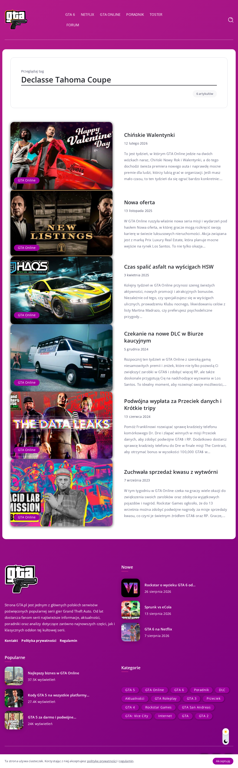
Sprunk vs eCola (158, 607)
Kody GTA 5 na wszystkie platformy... (58, 695)
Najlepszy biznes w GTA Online (53, 673)
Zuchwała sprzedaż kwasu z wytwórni (171, 471)
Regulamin (68, 641)
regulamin (126, 761)
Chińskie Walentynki (149, 135)
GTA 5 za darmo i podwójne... (52, 717)
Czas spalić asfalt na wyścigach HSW (169, 266)
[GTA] (16, 19)
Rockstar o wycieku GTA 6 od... (170, 585)
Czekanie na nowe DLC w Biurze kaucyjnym (163, 337)
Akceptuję (223, 761)
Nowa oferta (139, 202)
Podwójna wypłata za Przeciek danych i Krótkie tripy (172, 404)
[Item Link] (61, 155)
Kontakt (11, 641)
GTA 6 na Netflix (158, 629)
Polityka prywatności (38, 641)
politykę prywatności (102, 761)
